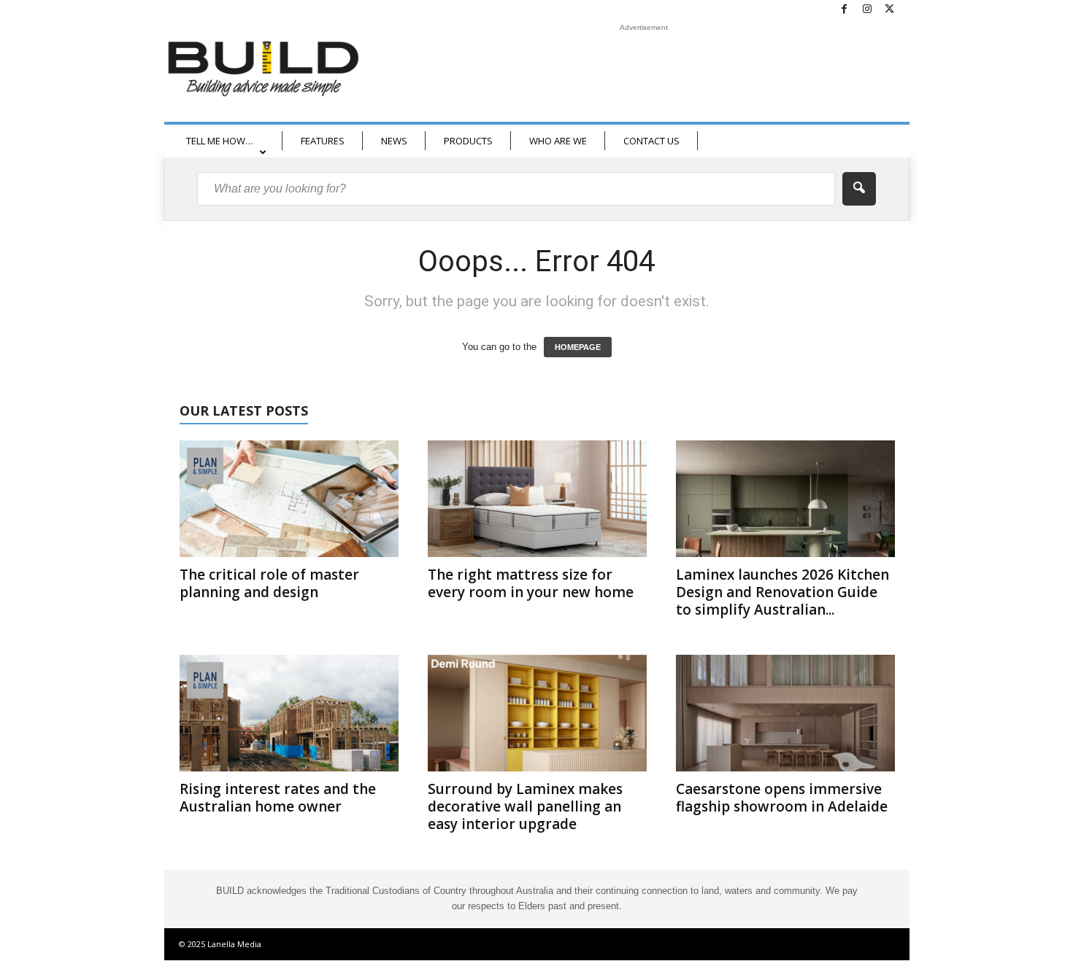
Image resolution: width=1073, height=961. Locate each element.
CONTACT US (651, 140)
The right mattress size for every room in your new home (531, 583)
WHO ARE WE (558, 140)
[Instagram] (867, 10)
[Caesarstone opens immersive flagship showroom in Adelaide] (785, 713)
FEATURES (323, 140)
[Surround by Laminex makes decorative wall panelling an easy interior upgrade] (537, 713)
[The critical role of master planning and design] (289, 498)
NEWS (394, 140)
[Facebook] (844, 10)
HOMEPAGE (578, 347)
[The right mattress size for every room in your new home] (537, 498)
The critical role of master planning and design (269, 583)
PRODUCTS (468, 140)
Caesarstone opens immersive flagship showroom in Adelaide (782, 797)
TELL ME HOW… (219, 140)
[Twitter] (890, 10)
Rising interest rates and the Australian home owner (278, 797)
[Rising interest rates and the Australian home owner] (289, 713)
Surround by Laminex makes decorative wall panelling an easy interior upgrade (525, 806)
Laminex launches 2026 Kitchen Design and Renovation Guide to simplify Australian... (782, 592)
